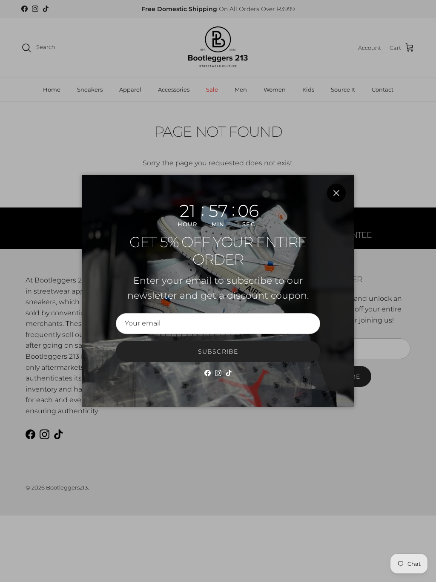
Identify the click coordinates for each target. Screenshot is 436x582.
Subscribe (218, 351)
